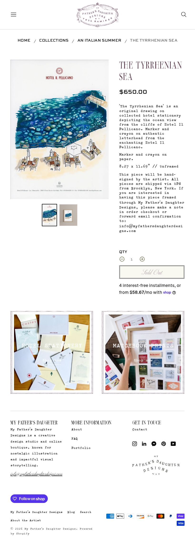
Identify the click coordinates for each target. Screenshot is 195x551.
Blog (71, 512)
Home (24, 41)
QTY (123, 252)
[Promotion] (51, 352)
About (76, 429)
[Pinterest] (163, 445)
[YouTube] (173, 445)
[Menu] (12, 14)
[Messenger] (153, 445)
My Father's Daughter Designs (36, 512)
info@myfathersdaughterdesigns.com (36, 474)
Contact (139, 429)
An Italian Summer (99, 41)
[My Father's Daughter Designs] (97, 15)
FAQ (74, 438)
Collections (54, 41)
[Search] (183, 14)
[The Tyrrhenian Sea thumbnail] (49, 215)
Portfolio (81, 448)
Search (85, 512)
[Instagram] (134, 445)
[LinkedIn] (144, 445)
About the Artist (25, 520)
